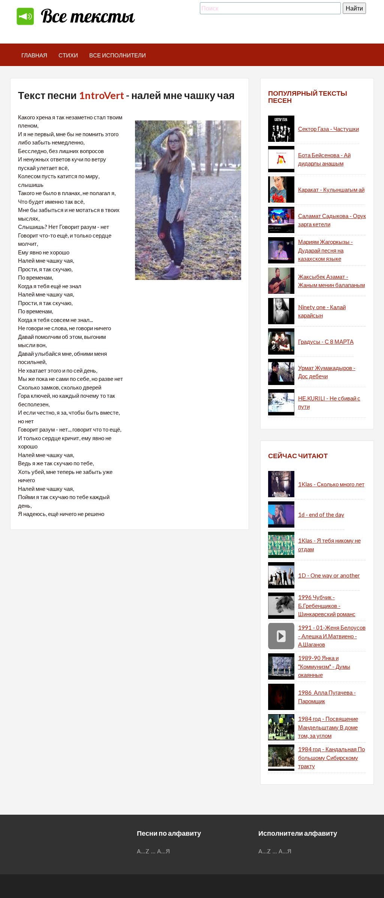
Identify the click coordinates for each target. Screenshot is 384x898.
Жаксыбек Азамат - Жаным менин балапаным (331, 281)
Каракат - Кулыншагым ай (331, 189)
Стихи (68, 55)
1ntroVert (101, 95)
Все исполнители (117, 55)
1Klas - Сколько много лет (331, 484)
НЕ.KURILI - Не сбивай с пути (329, 402)
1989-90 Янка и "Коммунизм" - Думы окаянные (324, 666)
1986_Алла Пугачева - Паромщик (327, 696)
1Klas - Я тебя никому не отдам (329, 544)
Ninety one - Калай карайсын (322, 311)
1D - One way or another (329, 575)
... (153, 851)
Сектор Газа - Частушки (328, 128)
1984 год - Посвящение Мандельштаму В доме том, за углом (328, 727)
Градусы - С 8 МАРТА (326, 341)
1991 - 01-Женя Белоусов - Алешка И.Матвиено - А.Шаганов (332, 636)
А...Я (163, 851)
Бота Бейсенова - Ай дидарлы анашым (324, 159)
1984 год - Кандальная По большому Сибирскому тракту (331, 757)
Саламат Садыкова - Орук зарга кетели (332, 220)
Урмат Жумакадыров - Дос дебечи (327, 372)
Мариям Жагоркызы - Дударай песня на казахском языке (325, 250)
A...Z (143, 851)
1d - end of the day (321, 514)
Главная (34, 55)
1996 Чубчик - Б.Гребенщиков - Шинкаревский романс (327, 605)
